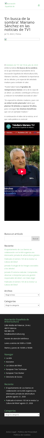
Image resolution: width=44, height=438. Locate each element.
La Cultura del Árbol (14, 365)
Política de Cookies (22, 435)
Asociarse (10, 362)
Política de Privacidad (27, 432)
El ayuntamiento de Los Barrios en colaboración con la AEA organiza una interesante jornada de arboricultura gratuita (21, 252)
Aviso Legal (11, 432)
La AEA (9, 358)
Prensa (18, 34)
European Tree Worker (15, 373)
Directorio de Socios (14, 377)
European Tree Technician (16, 369)
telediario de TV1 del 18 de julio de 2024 (22, 65)
